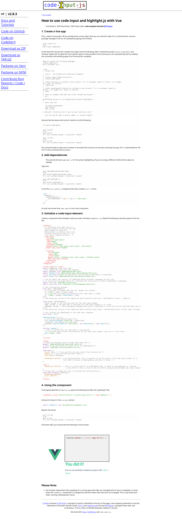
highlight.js (91, 512)
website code (92, 505)
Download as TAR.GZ (10, 57)
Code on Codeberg (8, 40)
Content (46, 503)
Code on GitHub (13, 31)
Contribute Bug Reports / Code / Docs (13, 83)
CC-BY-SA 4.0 (61, 503)
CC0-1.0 (81, 505)
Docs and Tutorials (8, 22)
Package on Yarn (13, 66)
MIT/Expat (108, 26)
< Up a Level (46, 15)
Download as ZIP (13, 48)
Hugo (84, 512)
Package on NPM (13, 72)
